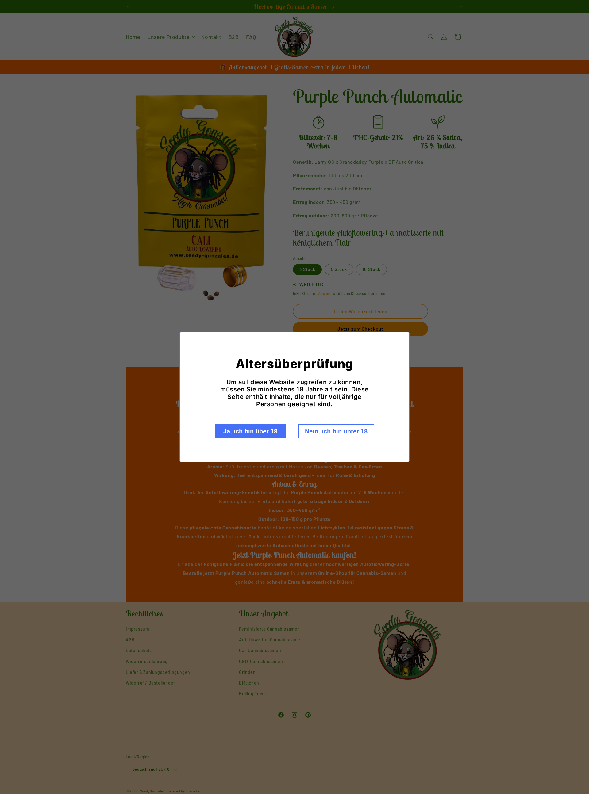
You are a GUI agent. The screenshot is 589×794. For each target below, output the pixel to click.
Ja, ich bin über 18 (250, 431)
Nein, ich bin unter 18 (336, 431)
